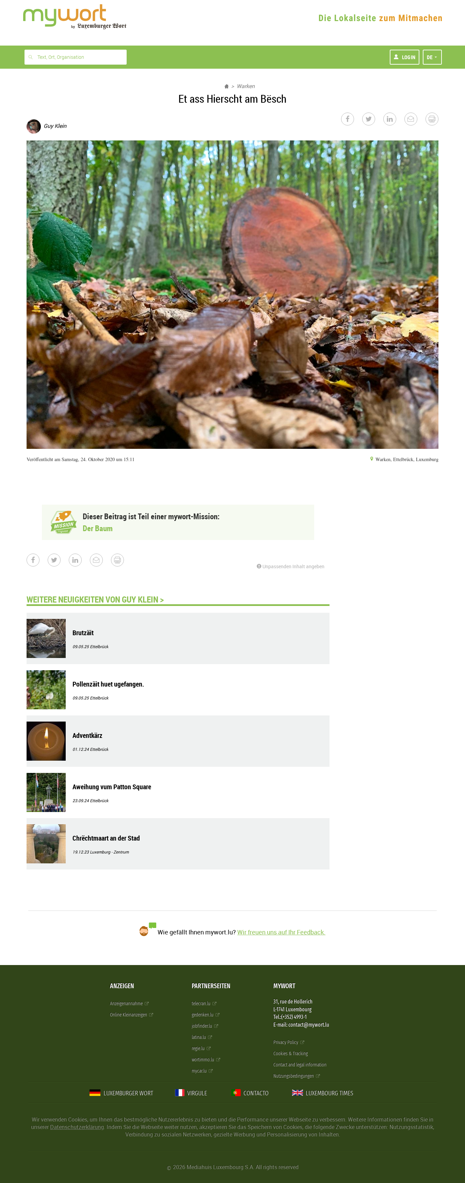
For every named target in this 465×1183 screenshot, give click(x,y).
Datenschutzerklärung (77, 1127)
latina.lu (199, 1037)
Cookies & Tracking (290, 1054)
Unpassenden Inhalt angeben (292, 566)
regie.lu (199, 1048)
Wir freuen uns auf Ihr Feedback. (281, 932)
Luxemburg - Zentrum (109, 852)
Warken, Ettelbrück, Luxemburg (406, 459)
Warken (246, 86)
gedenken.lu (203, 1015)
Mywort (284, 986)
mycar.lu (200, 1071)
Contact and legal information (299, 1065)
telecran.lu (201, 1004)
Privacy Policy (286, 1042)
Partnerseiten (211, 986)
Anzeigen (122, 986)
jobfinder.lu (202, 1026)
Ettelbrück (99, 646)
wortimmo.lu (203, 1060)
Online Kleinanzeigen (129, 1015)
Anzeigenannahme (127, 1004)
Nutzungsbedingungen (294, 1076)
